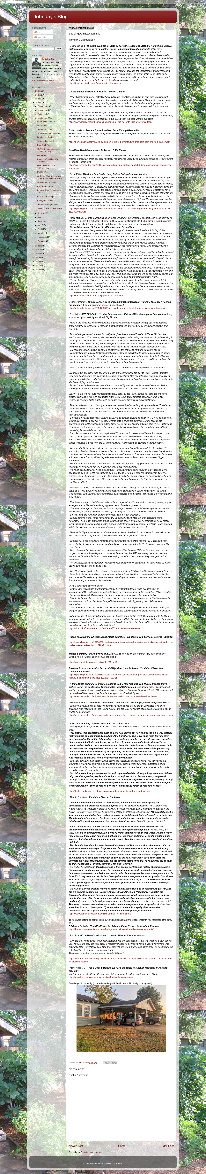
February (42, 237)
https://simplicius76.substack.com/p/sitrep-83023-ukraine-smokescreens (104, 628)
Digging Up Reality (45, 137)
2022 (37, 246)
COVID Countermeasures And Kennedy (48, 150)
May (40, 225)
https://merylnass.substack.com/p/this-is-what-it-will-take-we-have (101, 977)
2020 (37, 254)
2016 (37, 269)
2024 (37, 99)
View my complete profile (43, 81)
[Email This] (104, 1062)
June (40, 221)
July (40, 217)
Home (122, 1145)
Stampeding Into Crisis (47, 141)
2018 (37, 261)
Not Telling (42, 155)
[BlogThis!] (107, 1062)
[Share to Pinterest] (115, 1062)
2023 (37, 103)
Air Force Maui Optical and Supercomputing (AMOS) (49, 177)
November (43, 110)
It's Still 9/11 (42, 172)
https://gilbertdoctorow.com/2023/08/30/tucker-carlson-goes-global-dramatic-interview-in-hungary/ (117, 308)
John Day (49, 59)
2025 (37, 95)
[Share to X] (109, 1062)
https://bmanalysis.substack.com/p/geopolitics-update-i (96, 295)
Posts (38, 32)
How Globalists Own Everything (46, 167)
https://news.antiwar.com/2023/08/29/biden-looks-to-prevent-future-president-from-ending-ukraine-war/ (119, 142)
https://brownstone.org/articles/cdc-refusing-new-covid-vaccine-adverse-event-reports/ (111, 929)
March (41, 233)
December (43, 106)
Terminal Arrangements (47, 204)
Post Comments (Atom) (91, 1152)
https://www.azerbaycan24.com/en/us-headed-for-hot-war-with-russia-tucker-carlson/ (110, 122)
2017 (37, 265)
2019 (37, 257)
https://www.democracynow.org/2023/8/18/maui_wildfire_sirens (100, 914)
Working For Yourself (46, 182)
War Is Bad (42, 125)
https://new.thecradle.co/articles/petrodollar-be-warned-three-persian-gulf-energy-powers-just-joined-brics (121, 715)
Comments (41, 37)
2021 (37, 250)
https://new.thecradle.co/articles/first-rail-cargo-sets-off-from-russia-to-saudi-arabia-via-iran (113, 696)
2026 (37, 91)
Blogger (118, 1163)
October (41, 114)
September (43, 118)
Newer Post (76, 1145)
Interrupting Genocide (47, 121)
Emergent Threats (45, 200)
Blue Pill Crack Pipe (46, 196)
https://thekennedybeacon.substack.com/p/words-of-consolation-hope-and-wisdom (109, 791)
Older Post (167, 1145)
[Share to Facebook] (112, 1062)
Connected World (45, 186)
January (41, 241)
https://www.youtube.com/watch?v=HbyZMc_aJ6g (93, 662)
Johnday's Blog (51, 16)
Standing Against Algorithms (49, 208)
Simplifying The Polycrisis (48, 133)
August (41, 213)
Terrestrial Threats (45, 129)
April (40, 229)
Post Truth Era (43, 145)
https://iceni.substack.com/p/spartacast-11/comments (95, 83)
